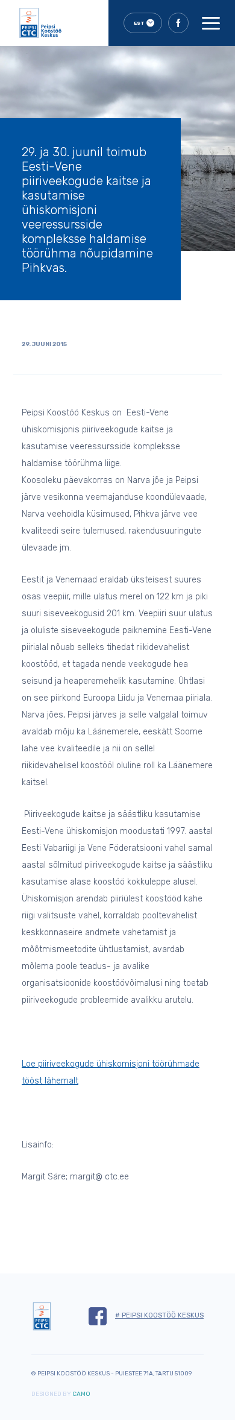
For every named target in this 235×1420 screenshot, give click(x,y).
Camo (81, 1394)
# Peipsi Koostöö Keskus (159, 1315)
